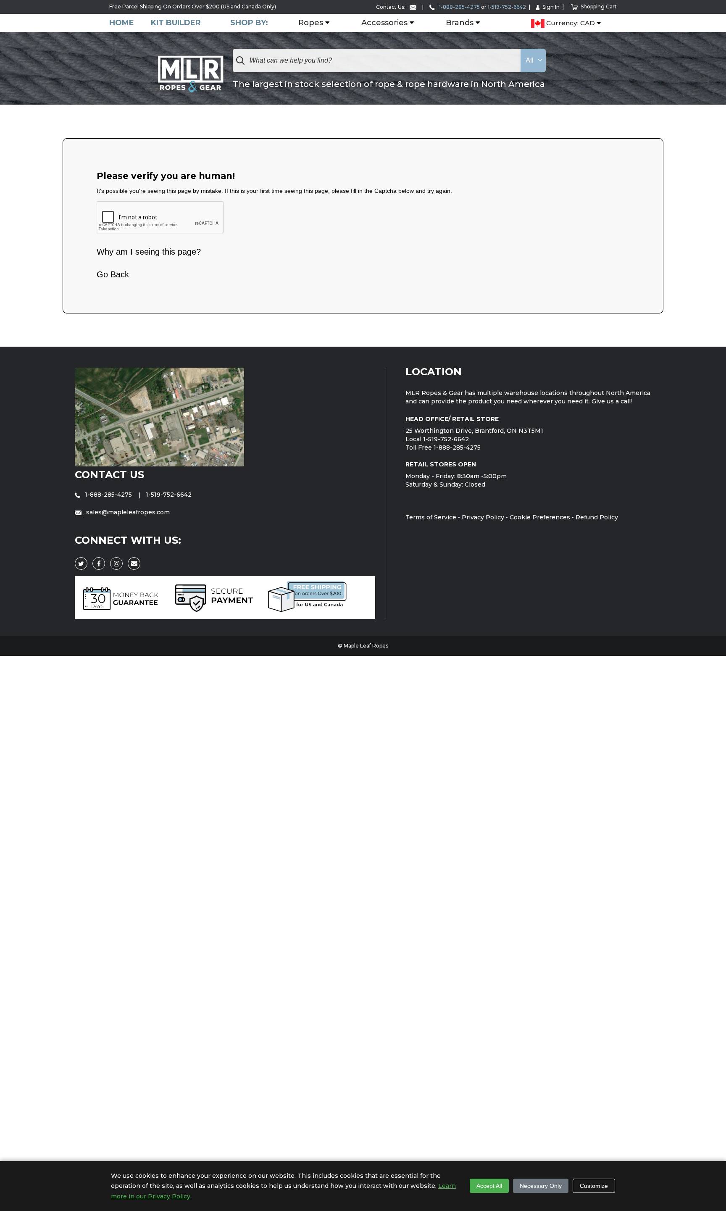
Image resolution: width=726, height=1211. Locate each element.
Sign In (551, 7)
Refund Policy (597, 517)
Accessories (384, 23)
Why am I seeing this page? (149, 251)
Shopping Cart (599, 6)
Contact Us (109, 475)
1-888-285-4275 (459, 7)
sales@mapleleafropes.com (127, 512)
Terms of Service (430, 517)
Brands (459, 23)
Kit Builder (176, 23)
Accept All (489, 1185)
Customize (594, 1185)
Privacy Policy (483, 517)
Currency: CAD (569, 23)
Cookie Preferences (540, 517)
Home (121, 23)
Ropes (310, 23)
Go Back (113, 274)
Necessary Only (541, 1185)
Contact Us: (391, 7)
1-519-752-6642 (507, 7)
